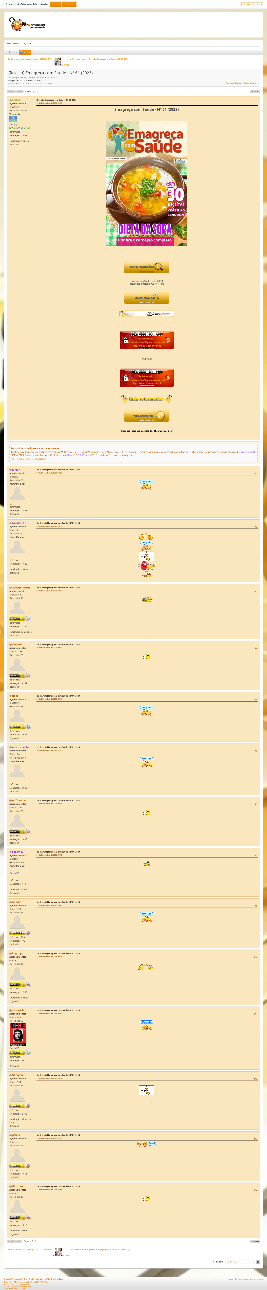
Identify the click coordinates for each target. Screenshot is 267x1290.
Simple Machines (25, 1286)
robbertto (18, 523)
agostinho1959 (21, 587)
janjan (16, 469)
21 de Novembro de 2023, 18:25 (49, 905)
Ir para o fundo (15, 91)
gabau (16, 1135)
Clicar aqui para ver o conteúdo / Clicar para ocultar (147, 431)
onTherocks (19, 800)
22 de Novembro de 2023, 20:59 (49, 1138)
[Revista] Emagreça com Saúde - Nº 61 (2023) (56, 100)
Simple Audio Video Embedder (15, 1288)
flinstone (17, 1186)
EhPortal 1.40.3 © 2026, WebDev (16, 1285)
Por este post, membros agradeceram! (29, 459)
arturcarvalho (21, 747)
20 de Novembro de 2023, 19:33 (49, 473)
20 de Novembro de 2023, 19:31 (49, 103)
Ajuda (231, 1279)
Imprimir (255, 91)
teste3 (16, 100)
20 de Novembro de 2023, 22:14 (49, 699)
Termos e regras (241, 1279)
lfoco (15, 695)
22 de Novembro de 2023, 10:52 (49, 1078)
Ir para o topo (14, 1241)
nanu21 (17, 902)
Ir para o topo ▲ (256, 1279)
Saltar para (218, 1261)
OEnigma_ (18, 1075)
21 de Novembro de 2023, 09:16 (49, 855)
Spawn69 (17, 851)
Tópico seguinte (251, 83)
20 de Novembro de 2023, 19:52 (49, 591)
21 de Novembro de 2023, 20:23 (49, 956)
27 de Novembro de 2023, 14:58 (49, 1189)
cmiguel (17, 644)
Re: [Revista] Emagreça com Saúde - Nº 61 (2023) (58, 469)
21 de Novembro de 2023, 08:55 (49, 803)
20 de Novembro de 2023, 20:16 (49, 647)
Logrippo (17, 953)
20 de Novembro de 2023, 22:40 (49, 750)
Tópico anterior (233, 83)
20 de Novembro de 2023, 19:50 (49, 526)
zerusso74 (18, 1010)
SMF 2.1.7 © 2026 (11, 1286)
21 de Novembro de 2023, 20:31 (49, 1013)
